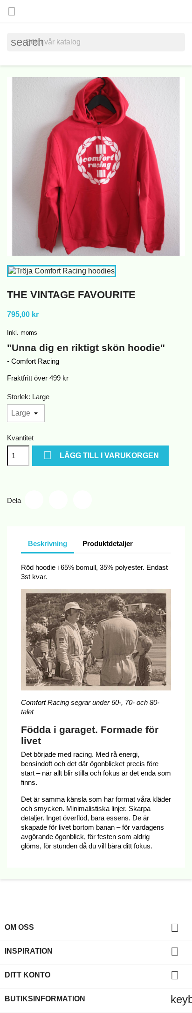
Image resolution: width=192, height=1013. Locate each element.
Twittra (58, 499)
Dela (34, 499)
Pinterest (82, 499)
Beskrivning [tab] (47, 543)
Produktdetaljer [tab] (107, 543)
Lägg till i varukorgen (101, 455)
